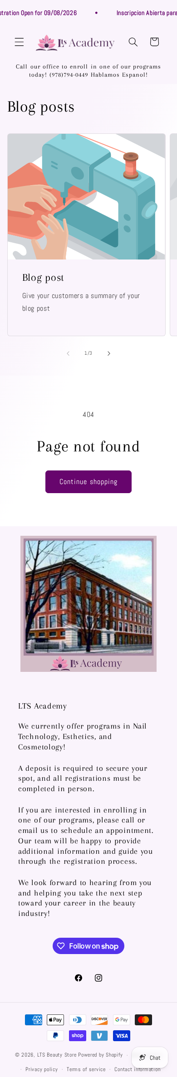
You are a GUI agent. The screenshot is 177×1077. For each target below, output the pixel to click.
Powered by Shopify (100, 1055)
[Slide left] (68, 353)
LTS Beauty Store (57, 1055)
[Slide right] (109, 353)
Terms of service (86, 1069)
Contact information (137, 1069)
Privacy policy (41, 1069)
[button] (19, 41)
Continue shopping (88, 481)
